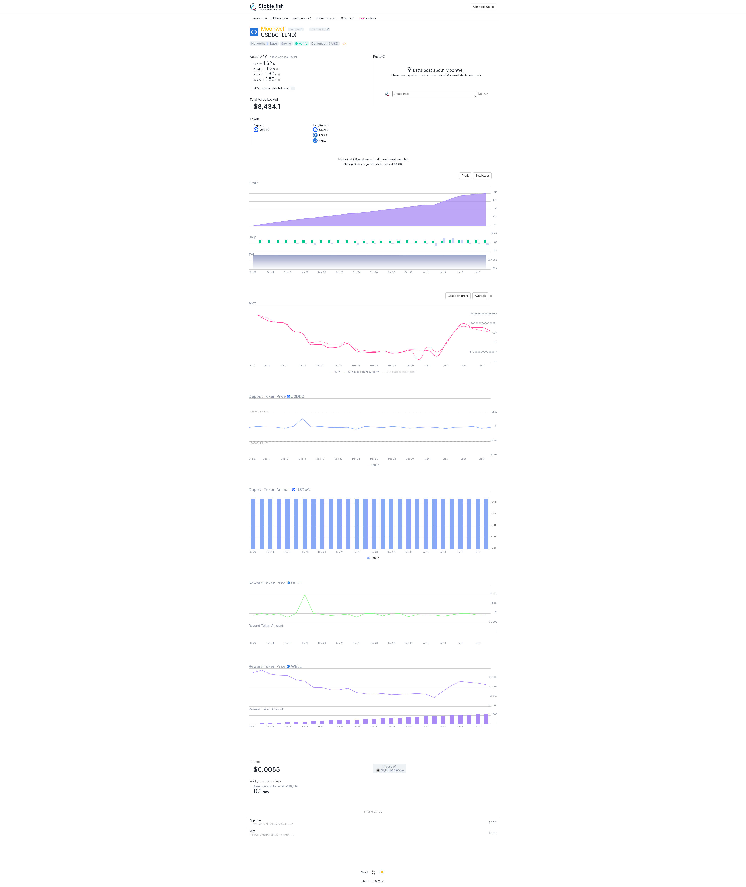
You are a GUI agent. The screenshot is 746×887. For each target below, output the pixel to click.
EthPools (280, 18)
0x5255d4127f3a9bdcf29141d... (270, 824)
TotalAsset (482, 175)
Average (480, 295)
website (294, 29)
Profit (465, 175)
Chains (347, 18)
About (364, 872)
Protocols (302, 18)
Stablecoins (326, 18)
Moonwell (273, 28)
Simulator (367, 18)
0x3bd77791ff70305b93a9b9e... (271, 834)
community (318, 29)
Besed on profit (458, 295)
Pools (260, 18)
